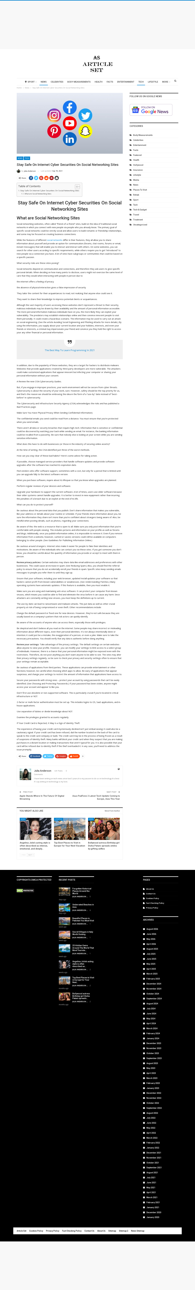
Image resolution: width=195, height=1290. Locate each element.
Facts (110, 82)
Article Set (21, 1231)
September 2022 (154, 1108)
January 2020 (152, 1217)
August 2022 (152, 1113)
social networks (54, 240)
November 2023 (153, 1048)
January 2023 (152, 1088)
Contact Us (150, 894)
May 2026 (150, 939)
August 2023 (152, 1063)
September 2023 (154, 1058)
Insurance (138, 170)
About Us (150, 889)
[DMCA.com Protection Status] (25, 890)
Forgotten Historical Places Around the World (81, 891)
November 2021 (153, 1158)
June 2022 (151, 1123)
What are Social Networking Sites (38, 194)
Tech (141, 82)
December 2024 (153, 984)
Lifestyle (153, 82)
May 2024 (150, 1018)
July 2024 (150, 1008)
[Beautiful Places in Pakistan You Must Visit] (64, 921)
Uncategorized (140, 225)
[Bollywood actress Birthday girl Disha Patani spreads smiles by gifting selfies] (104, 829)
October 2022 (152, 1103)
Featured (137, 155)
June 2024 (151, 1013)
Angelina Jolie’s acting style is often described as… (83, 963)
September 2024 (154, 998)
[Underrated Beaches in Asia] (64, 907)
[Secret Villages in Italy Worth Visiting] (64, 935)
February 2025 (153, 979)
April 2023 (151, 1073)
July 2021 (150, 1177)
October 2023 (152, 1053)
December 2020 (153, 1212)
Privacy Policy (152, 908)
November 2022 (153, 1098)
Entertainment (125, 82)
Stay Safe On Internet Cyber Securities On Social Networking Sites (49, 190)
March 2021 (151, 1197)
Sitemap (112, 1231)
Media (136, 180)
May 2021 (150, 1187)
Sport (31, 82)
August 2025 (152, 949)
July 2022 (150, 1118)
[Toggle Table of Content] (76, 186)
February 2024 (153, 1033)
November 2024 (153, 989)
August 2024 (152, 1003)
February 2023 (153, 1083)
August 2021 (152, 1172)
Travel (136, 215)
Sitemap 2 (123, 1231)
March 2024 (151, 1028)
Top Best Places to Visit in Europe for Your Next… (83, 980)
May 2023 (150, 1068)
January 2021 (152, 1207)
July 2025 (150, 954)
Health (98, 82)
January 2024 (152, 1038)
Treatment (138, 220)
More (165, 82)
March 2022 (151, 1138)
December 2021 (153, 1153)
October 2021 (152, 1163)
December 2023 (153, 1043)
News (44, 82)
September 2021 (154, 1167)
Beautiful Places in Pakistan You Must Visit (83, 919)
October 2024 (152, 994)
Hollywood (138, 165)
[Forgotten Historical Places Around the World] (64, 891)
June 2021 (151, 1182)
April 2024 (151, 1023)
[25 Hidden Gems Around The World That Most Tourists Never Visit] (64, 948)
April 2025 (151, 969)
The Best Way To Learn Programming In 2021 (70, 350)
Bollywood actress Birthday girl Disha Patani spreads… (81, 996)
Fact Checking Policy (155, 903)
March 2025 (151, 974)
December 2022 (153, 1093)
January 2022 (152, 1148)
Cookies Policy (152, 898)
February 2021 (153, 1202)
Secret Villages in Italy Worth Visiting (82, 933)
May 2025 (150, 964)
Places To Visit (140, 190)
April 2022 (151, 1133)
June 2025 (151, 959)
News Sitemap (137, 1231)
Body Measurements (79, 82)
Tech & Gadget (140, 210)
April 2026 (151, 944)
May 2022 (150, 1128)
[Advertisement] (97, 25)
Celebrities (57, 82)
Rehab (136, 195)
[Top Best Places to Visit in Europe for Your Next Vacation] (70, 829)
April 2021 (151, 1192)
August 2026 (152, 929)
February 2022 (153, 1143)
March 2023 (151, 1078)
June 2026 (151, 934)
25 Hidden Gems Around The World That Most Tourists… (83, 947)
